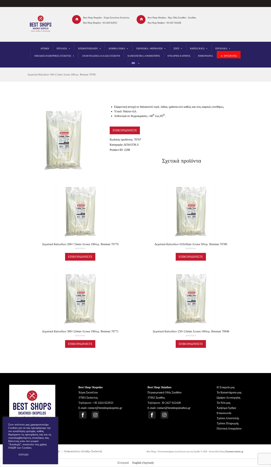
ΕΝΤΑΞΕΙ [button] (23, 454)
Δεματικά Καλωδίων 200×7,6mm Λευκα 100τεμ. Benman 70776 (80, 244)
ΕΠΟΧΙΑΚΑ (221, 48)
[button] (11, 454)
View (80, 206)
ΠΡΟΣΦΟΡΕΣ (230, 56)
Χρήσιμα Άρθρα (226, 407)
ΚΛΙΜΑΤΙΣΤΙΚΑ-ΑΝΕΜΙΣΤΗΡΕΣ (144, 56)
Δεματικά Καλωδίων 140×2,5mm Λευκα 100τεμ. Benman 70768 (61, 74)
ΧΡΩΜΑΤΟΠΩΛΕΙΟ (88, 48)
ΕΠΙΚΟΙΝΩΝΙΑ (205, 56)
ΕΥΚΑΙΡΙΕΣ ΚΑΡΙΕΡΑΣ (179, 56)
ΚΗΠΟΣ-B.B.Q (197, 48)
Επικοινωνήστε (125, 130)
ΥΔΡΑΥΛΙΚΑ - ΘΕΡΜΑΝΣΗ (149, 48)
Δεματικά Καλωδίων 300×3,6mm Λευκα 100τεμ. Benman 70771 (80, 331)
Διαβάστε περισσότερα (80, 215)
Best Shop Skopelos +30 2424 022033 (100, 23)
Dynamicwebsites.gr (234, 451)
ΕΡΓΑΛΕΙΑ (62, 48)
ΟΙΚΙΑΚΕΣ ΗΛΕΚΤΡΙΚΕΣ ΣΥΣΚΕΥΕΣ (52, 56)
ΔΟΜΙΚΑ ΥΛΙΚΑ (117, 48)
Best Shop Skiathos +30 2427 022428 (164, 23)
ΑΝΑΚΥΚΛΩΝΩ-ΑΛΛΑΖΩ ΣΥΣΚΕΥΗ (101, 56)
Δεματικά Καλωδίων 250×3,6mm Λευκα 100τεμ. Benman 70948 (191, 331)
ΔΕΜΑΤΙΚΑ (131, 144)
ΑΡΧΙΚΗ (44, 48)
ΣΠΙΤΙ (176, 48)
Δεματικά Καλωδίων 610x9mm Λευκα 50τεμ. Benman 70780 (190, 244)
